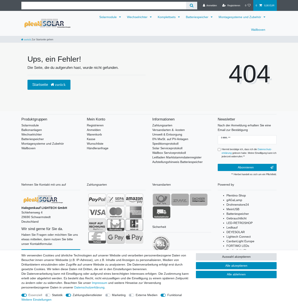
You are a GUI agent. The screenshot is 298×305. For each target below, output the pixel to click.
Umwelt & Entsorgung (167, 134)
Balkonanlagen (31, 130)
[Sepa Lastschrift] (115, 199)
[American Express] (134, 212)
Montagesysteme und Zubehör (240, 17)
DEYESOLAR (235, 232)
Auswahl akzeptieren (236, 256)
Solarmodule (108, 17)
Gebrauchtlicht (236, 218)
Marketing (119, 295)
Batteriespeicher (197, 17)
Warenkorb (94, 134)
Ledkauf (232, 227)
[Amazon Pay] (134, 199)
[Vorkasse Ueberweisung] (97, 237)
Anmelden (94, 130)
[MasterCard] (115, 212)
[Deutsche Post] (161, 199)
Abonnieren (246, 167)
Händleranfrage (97, 148)
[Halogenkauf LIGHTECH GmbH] (43, 199)
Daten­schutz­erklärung (89, 287)
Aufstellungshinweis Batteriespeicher (177, 162)
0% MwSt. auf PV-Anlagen (170, 139)
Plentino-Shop (236, 195)
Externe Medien (147, 295)
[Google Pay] (115, 237)
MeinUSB (232, 209)
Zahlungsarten (162, 125)
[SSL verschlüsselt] (161, 244)
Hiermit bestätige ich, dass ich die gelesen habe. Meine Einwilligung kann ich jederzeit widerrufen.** (249, 153)
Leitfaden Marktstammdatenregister (177, 157)
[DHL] (180, 199)
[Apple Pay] (134, 237)
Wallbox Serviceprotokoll (169, 152)
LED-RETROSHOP (239, 223)
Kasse (91, 139)
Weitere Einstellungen (36, 299)
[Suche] (191, 5)
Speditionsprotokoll (165, 143)
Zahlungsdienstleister (87, 295)
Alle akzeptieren (236, 265)
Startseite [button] (40, 85)
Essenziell (35, 295)
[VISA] (97, 212)
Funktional (174, 295)
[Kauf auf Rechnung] (97, 225)
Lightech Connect (238, 236)
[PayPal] (97, 199)
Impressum (99, 283)
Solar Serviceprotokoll (167, 148)
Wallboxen (258, 29)
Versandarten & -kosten (168, 130)
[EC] (134, 225)
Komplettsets (167, 17)
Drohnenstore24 (237, 204)
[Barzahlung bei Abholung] (115, 225)
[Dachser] (198, 199)
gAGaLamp (234, 200)
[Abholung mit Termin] (161, 212)
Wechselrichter (137, 17)
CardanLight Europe (240, 241)
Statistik (57, 295)
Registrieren (95, 125)
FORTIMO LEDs (237, 245)
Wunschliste (95, 143)
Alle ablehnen (236, 274)
